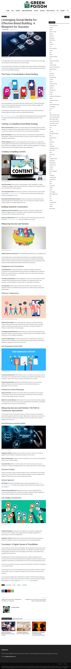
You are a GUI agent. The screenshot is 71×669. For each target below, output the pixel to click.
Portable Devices (53, 158)
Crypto (51, 63)
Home (7, 10)
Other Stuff (52, 150)
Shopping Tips (53, 177)
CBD (50, 52)
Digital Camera (53, 69)
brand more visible (25, 580)
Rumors (51, 169)
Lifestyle (51, 131)
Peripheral (52, 154)
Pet (57, 10)
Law (50, 127)
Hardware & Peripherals (55, 96)
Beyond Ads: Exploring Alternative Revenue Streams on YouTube (8, 634)
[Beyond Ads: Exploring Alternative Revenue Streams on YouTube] (8, 626)
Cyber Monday (53, 65)
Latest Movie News (54, 119)
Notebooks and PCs (54, 148)
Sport (51, 181)
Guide (51, 94)
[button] (67, 10)
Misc (51, 135)
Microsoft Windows (54, 133)
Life (50, 129)
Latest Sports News (54, 123)
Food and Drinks (53, 83)
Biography (52, 38)
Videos (51, 206)
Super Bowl (52, 185)
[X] (6, 591)
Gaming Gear (53, 90)
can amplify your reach (12, 219)
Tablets (51, 187)
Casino (51, 50)
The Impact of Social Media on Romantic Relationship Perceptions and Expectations (38, 634)
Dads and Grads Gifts (54, 67)
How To (51, 108)
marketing (19, 585)
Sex (50, 173)
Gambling (52, 85)
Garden (51, 92)
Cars (51, 46)
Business (52, 44)
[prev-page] (2, 638)
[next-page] (4, 638)
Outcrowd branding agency (9, 116)
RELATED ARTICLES (6, 618)
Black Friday (52, 40)
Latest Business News (55, 115)
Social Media (7, 14)
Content (13, 585)
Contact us (60, 663)
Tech (12, 10)
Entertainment (53, 77)
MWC (51, 140)
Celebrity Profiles (53, 56)
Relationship (52, 162)
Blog (51, 42)
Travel (51, 200)
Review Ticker (53, 165)
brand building (8, 585)
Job (50, 113)
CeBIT (51, 54)
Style (51, 183)
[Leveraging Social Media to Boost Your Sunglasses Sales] (24, 626)
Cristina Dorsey (6, 29)
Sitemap (62, 10)
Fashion (42, 10)
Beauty (51, 33)
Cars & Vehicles (50, 10)
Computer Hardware (54, 61)
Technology (52, 192)
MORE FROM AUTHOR (17, 618)
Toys (51, 198)
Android (51, 27)
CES (50, 58)
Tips (50, 196)
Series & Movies (53, 171)
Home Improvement (27, 10)
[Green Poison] (35, 4)
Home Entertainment (54, 104)
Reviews (51, 167)
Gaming (18, 10)
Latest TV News (53, 125)
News (51, 144)
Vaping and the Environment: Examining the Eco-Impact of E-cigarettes (11, 600)
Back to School (53, 31)
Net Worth (52, 142)
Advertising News (54, 25)
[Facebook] (3, 591)
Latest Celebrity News (55, 117)
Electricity (52, 75)
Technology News (54, 194)
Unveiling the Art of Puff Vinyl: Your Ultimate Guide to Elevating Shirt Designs (35, 600)
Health (36, 10)
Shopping (52, 175)
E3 (50, 71)
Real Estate (52, 160)
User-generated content (15, 193)
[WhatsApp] (12, 591)
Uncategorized (53, 202)
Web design (52, 208)
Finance (51, 81)
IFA (50, 110)
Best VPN (52, 36)
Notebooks (52, 146)
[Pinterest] (9, 591)
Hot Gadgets (52, 106)
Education (52, 73)
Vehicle (51, 204)
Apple (51, 29)
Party (51, 152)
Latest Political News (54, 121)
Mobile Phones (53, 137)
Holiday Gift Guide (54, 100)
